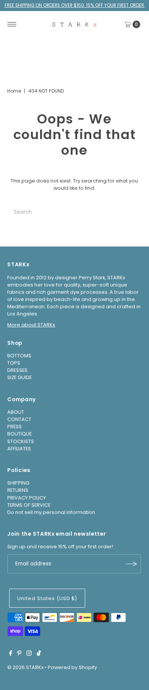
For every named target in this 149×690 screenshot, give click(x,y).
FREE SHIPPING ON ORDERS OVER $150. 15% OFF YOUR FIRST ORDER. (75, 5)
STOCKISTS (20, 441)
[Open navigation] (12, 24)
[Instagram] (29, 654)
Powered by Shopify (72, 667)
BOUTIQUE (19, 434)
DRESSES (17, 370)
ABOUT (15, 412)
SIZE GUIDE (19, 377)
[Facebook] (10, 654)
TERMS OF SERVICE (28, 505)
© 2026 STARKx (25, 667)
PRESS (14, 426)
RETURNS (17, 490)
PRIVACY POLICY (26, 498)
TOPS (13, 363)
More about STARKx (31, 325)
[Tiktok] (39, 654)
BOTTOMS (19, 355)
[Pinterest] (19, 654)
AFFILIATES (19, 448)
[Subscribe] (131, 563)
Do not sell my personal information (51, 512)
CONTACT (19, 419)
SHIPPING (18, 483)
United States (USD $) (47, 598)
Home (14, 91)
